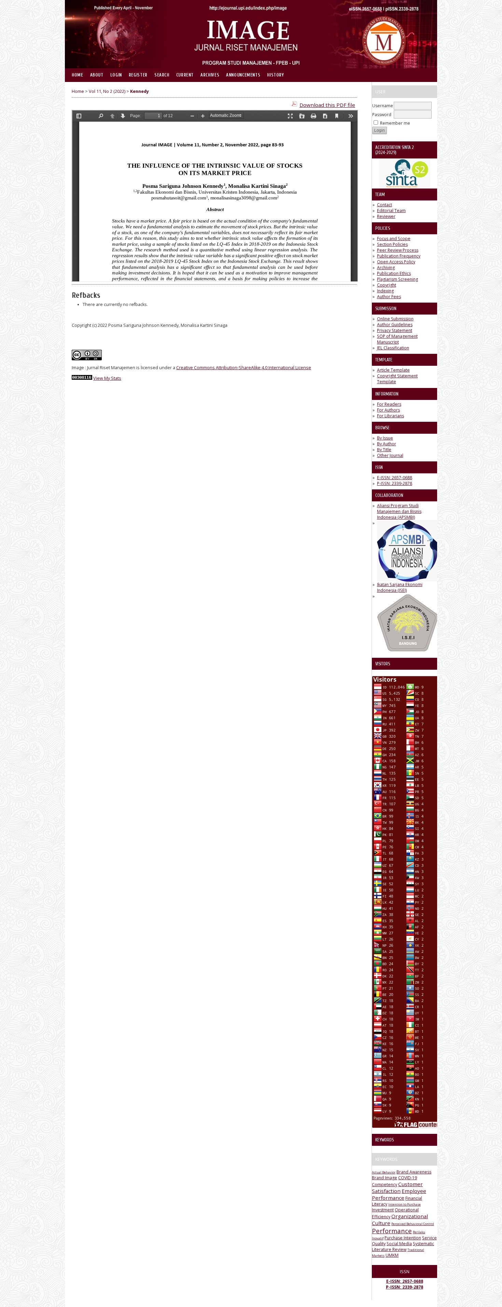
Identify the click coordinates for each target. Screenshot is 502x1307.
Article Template (393, 370)
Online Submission (395, 319)
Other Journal (390, 455)
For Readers (389, 404)
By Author (386, 444)
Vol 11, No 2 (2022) (107, 91)
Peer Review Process (397, 250)
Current (185, 75)
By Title (384, 450)
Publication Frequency (398, 256)
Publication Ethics (394, 273)
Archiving (386, 267)
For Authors (388, 410)
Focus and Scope (393, 238)
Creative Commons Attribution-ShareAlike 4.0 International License (243, 368)
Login (116, 75)
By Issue (385, 438)
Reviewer (386, 216)
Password (381, 114)
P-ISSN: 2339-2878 (394, 483)
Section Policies (392, 244)
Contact (384, 205)
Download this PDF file (327, 104)
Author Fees (389, 297)
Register (138, 75)
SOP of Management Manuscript (397, 339)
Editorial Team (391, 210)
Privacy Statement (394, 330)
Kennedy (139, 91)
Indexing (385, 291)
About (96, 75)
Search (161, 75)
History (275, 75)
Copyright (386, 285)
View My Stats (107, 378)
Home (77, 75)
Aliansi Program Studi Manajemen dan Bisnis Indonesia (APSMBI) (399, 511)
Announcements (243, 75)
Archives (209, 75)
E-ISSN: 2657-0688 (394, 478)
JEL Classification (393, 348)
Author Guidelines (395, 325)
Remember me (395, 123)
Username (382, 106)
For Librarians (390, 416)
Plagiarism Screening (397, 279)
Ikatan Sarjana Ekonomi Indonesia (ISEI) (399, 587)
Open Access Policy (396, 262)
